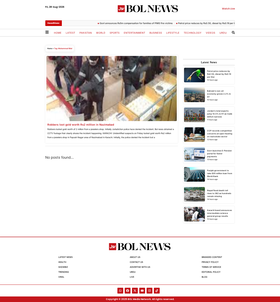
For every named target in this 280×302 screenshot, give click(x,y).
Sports (115, 32)
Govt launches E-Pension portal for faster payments (219, 153)
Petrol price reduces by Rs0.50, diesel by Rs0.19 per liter (203, 23)
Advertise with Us (140, 267)
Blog (204, 277)
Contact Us (136, 262)
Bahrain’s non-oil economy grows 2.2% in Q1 (219, 94)
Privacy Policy (210, 262)
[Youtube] (142, 291)
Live (132, 277)
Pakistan (85, 32)
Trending (63, 272)
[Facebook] (128, 291)
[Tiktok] (157, 291)
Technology (193, 32)
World (100, 32)
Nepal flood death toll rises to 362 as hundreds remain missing (219, 193)
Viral (61, 277)
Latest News (65, 257)
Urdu (223, 32)
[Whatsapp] (120, 291)
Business (155, 32)
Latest (70, 32)
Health (62, 262)
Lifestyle (173, 32)
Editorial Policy (211, 272)
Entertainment (134, 32)
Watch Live (228, 8)
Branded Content (212, 257)
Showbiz (63, 267)
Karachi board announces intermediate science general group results (219, 213)
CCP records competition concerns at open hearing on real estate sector (219, 134)
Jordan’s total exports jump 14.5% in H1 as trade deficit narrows (219, 114)
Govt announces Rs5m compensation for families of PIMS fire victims (130, 23)
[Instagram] (149, 291)
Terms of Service (211, 267)
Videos (210, 32)
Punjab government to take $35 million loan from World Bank (219, 173)
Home (58, 32)
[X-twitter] (135, 291)
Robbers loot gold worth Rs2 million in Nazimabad (80, 124)
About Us (135, 257)
